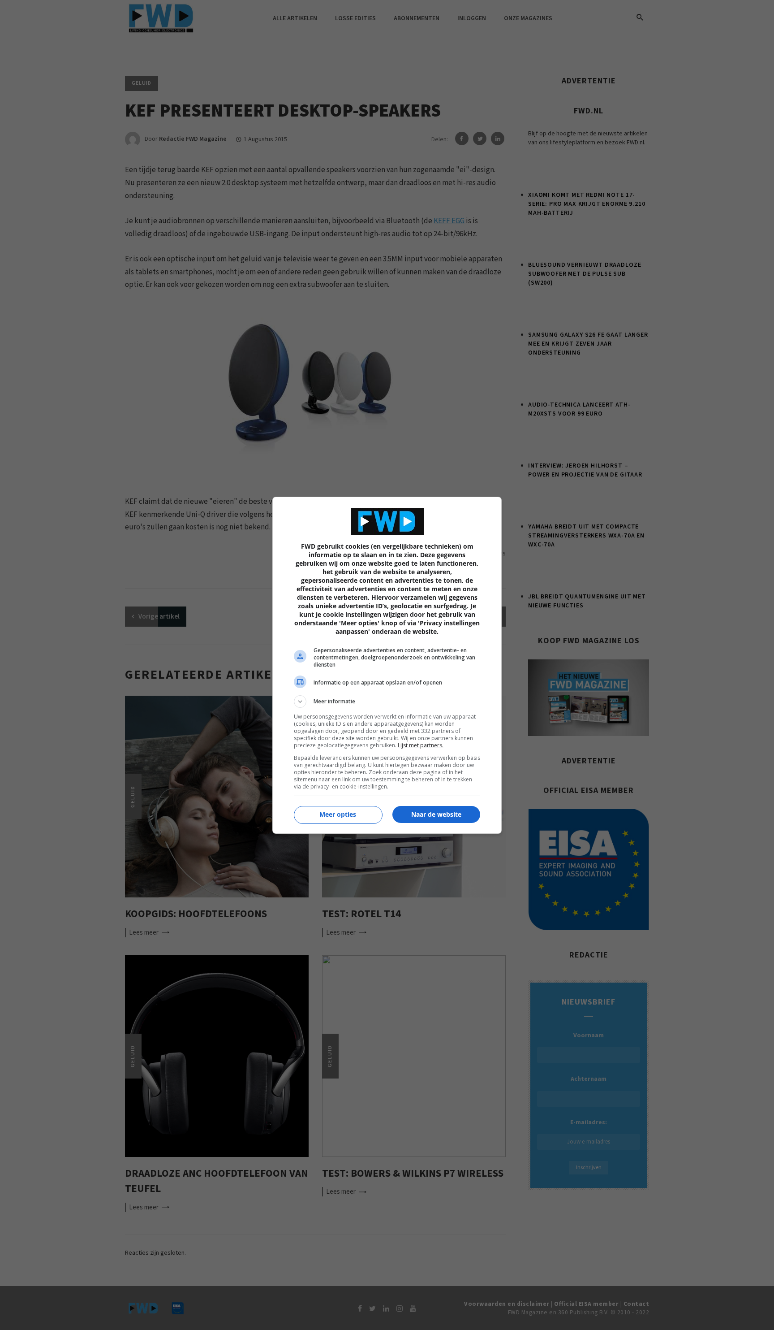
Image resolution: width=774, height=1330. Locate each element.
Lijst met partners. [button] (420, 745)
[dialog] (387, 665)
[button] (387, 701)
